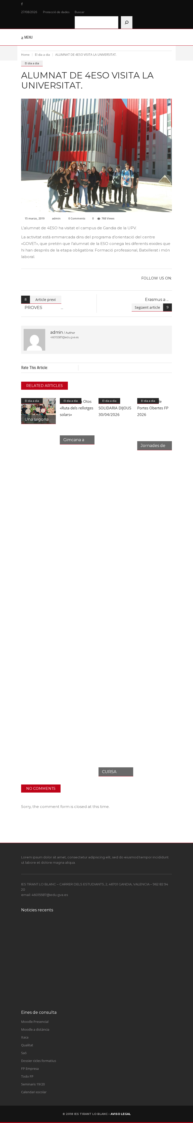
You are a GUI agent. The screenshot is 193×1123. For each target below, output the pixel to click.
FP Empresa (30, 1068)
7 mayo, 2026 (54, 972)
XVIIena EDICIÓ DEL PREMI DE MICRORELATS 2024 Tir (98, 926)
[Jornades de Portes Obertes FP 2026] (154, 424)
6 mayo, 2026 (54, 992)
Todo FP (27, 1076)
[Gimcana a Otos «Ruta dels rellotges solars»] (77, 421)
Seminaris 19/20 (33, 1084)
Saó (24, 1053)
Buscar (79, 12)
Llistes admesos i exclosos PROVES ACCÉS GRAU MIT (95, 966)
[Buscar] (126, 22)
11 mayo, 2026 (55, 951)
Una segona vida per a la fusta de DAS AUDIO (87, 986)
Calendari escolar (33, 1092)
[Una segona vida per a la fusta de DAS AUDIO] (38, 411)
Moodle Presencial (35, 1021)
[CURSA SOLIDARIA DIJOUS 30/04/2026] (116, 587)
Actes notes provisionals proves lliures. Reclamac (90, 946)
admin (56, 218)
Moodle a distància (35, 1029)
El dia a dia (42, 54)
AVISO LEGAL (121, 1114)
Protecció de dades (56, 12)
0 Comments (76, 218)
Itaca (24, 1037)
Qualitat (27, 1045)
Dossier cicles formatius (38, 1060)
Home (25, 54)
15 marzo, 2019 (34, 218)
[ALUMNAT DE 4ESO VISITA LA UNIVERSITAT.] (34, 340)
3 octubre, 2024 (55, 931)
